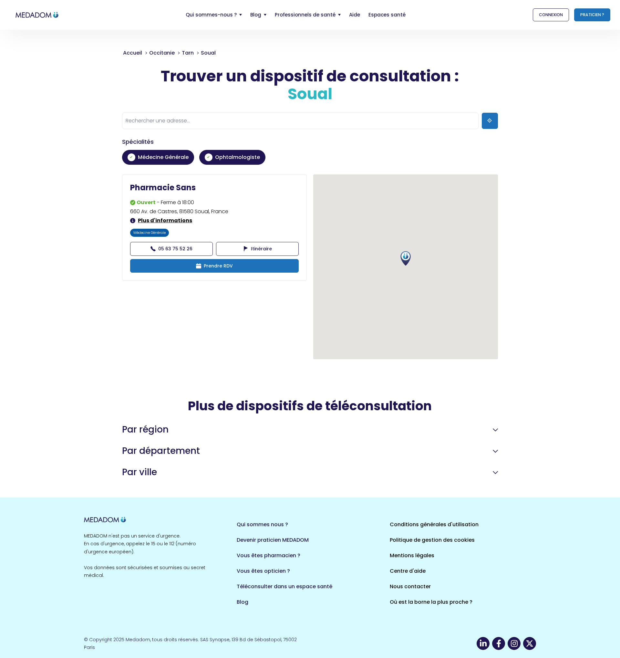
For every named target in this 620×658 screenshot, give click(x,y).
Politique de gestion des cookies (432, 540)
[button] (405, 258)
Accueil (132, 53)
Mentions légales (412, 555)
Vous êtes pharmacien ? (268, 555)
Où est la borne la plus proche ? (431, 602)
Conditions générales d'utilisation (434, 524)
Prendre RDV (218, 266)
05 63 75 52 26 (175, 248)
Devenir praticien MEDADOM (273, 540)
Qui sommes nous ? (262, 524)
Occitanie (162, 53)
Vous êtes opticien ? (263, 571)
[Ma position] (490, 121)
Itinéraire (261, 248)
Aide (354, 14)
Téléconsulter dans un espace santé (284, 586)
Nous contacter (410, 586)
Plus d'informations (165, 220)
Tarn (188, 53)
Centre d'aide (408, 571)
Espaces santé (387, 14)
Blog (242, 602)
